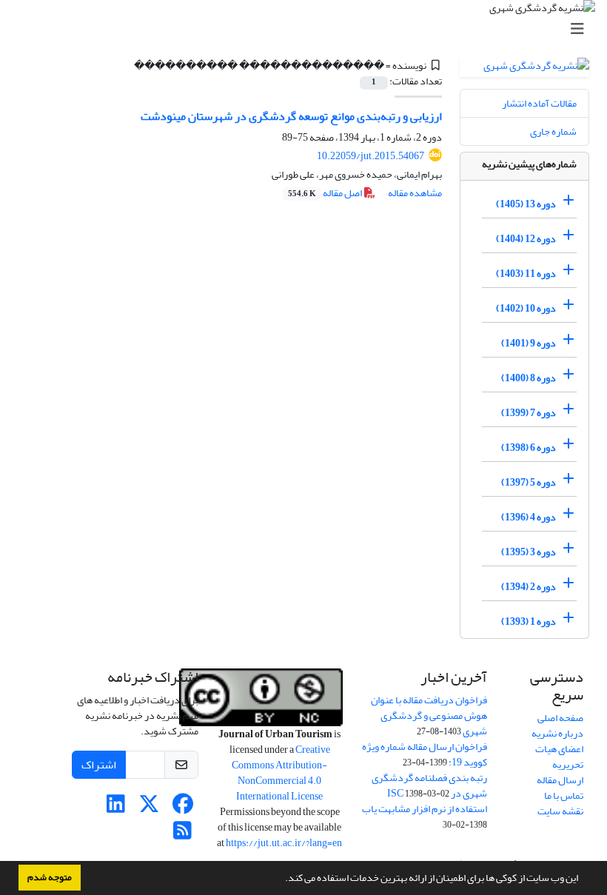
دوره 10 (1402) (526, 308)
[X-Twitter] (149, 808)
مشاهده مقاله (415, 193)
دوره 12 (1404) (526, 239)
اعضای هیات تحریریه (559, 756)
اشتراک (98, 765)
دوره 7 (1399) (528, 413)
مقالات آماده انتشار (539, 103)
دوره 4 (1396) (528, 517)
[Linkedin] (116, 808)
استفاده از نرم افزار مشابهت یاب (424, 809)
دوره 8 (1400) (528, 378)
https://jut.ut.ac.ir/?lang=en (284, 843)
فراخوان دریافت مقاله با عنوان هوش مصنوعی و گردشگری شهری (429, 715)
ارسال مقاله (560, 780)
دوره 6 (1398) (528, 447)
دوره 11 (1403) (526, 274)
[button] (281, 879)
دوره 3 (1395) (528, 552)
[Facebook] (182, 808)
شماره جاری (553, 131)
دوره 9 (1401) (528, 343)
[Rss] (182, 835)
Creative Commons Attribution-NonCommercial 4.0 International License (281, 773)
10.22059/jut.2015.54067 (370, 156)
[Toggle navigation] (308, 29)
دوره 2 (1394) (528, 587)
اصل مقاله (325, 193)
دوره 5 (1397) (528, 482)
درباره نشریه (557, 733)
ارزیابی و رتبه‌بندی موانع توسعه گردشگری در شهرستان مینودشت (291, 116)
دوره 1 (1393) (528, 621)
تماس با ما (563, 795)
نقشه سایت (560, 811)
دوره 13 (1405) (526, 204)
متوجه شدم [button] (49, 877)
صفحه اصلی (560, 718)
